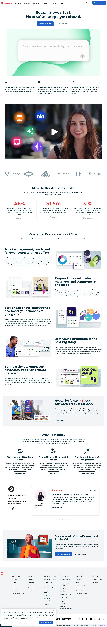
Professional (31, 582)
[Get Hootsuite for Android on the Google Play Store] (67, 619)
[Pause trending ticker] (105, 626)
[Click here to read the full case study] (19, 218)
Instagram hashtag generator (65, 584)
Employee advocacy (49, 595)
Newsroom (15, 591)
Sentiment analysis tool (65, 580)
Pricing (53, 3)
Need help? (95, 576)
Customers (15, 588)
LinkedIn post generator (64, 598)
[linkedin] (95, 619)
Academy (78, 579)
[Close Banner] (53, 610)
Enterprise (60, 3)
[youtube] (90, 619)
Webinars (78, 588)
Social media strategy (50, 576)
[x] (86, 619)
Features (30, 591)
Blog (77, 582)
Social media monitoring (47, 599)
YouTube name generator (64, 602)
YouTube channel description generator (66, 607)
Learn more (60, 420)
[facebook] (82, 619)
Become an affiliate (81, 593)
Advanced (30, 585)
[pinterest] (99, 619)
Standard (30, 579)
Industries (36, 3)
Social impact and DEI (18, 593)
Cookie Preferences (45, 622)
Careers (14, 582)
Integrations (27, 3)
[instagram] (79, 619)
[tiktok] (104, 619)
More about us (20, 473)
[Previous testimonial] (9, 508)
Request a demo (62, 23)
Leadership (15, 585)
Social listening (48, 582)
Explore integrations (87, 473)
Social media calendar (50, 588)
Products (18, 3)
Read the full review (57, 507)
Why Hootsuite (16, 576)
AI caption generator (65, 576)
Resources (45, 3)
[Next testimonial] (13, 508)
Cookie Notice (23, 618)
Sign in (88, 3)
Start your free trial (99, 3)
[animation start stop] (19, 455)
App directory (80, 591)
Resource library (80, 585)
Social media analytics (50, 579)
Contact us (95, 582)
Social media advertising (47, 603)
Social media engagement (47, 591)
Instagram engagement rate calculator (65, 590)
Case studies (79, 576)
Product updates (97, 579)
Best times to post (49, 585)
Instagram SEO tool (65, 594)
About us (14, 579)
